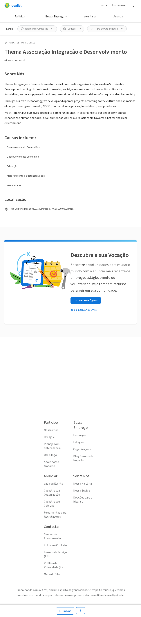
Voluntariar (90, 17)
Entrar (104, 5)
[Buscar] (132, 5)
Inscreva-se (119, 5)
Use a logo (50, 455)
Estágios (78, 442)
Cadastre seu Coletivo (52, 504)
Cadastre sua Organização (52, 493)
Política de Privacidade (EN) (54, 565)
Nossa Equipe (81, 491)
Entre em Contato (55, 545)
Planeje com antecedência (52, 446)
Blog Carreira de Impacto (83, 458)
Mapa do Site (52, 574)
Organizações (82, 449)
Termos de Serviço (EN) (55, 554)
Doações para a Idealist (82, 500)
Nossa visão (51, 430)
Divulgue (49, 437)
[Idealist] (12, 5)
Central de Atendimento (52, 536)
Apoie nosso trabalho (51, 464)
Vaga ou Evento (53, 484)
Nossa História (82, 484)
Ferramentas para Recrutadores (55, 515)
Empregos (79, 435)
